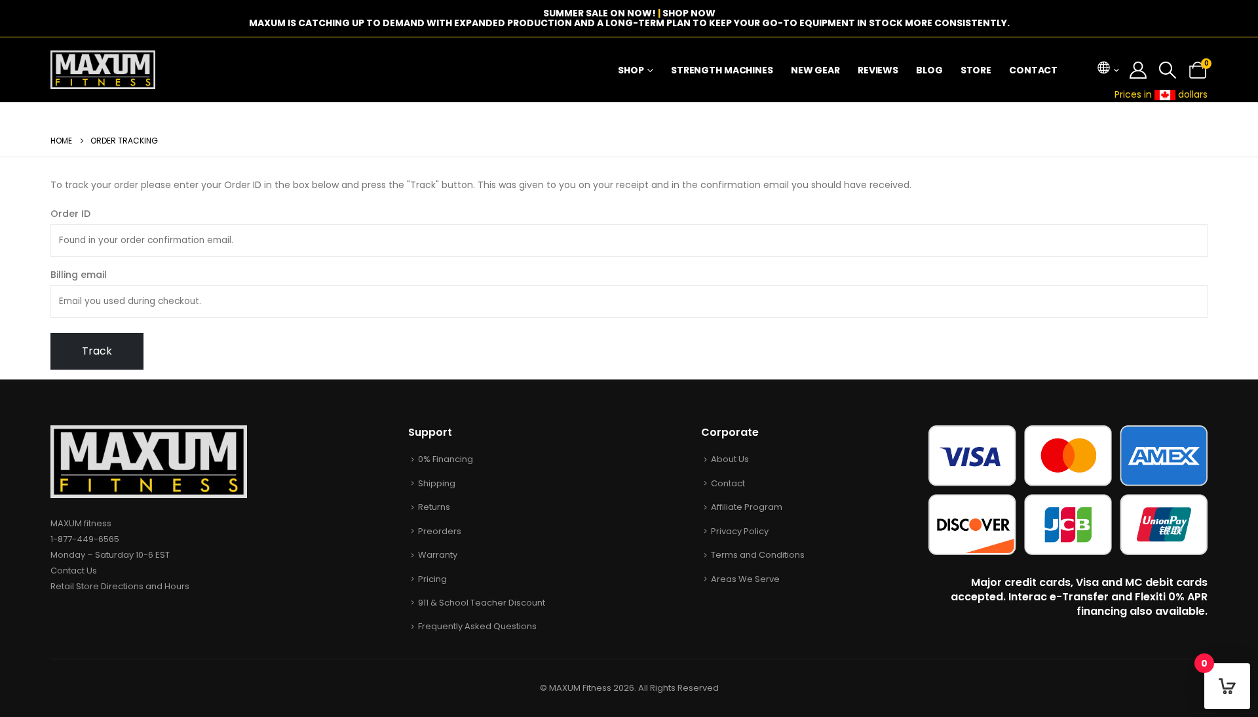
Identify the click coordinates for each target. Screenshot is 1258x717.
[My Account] (1138, 70)
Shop (631, 70)
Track (97, 350)
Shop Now (688, 13)
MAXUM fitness (80, 523)
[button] (1168, 70)
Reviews (878, 70)
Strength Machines (722, 70)
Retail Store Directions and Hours (119, 586)
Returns (434, 507)
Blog (929, 70)
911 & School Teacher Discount (481, 602)
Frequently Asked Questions (477, 626)
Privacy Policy (740, 531)
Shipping (436, 483)
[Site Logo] (102, 69)
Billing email (78, 274)
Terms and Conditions (758, 555)
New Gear (815, 70)
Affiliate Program (746, 507)
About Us (730, 459)
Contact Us (73, 570)
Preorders (439, 531)
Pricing (432, 579)
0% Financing (445, 459)
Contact (1033, 70)
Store (976, 70)
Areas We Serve (745, 579)
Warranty (437, 555)
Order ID (70, 213)
